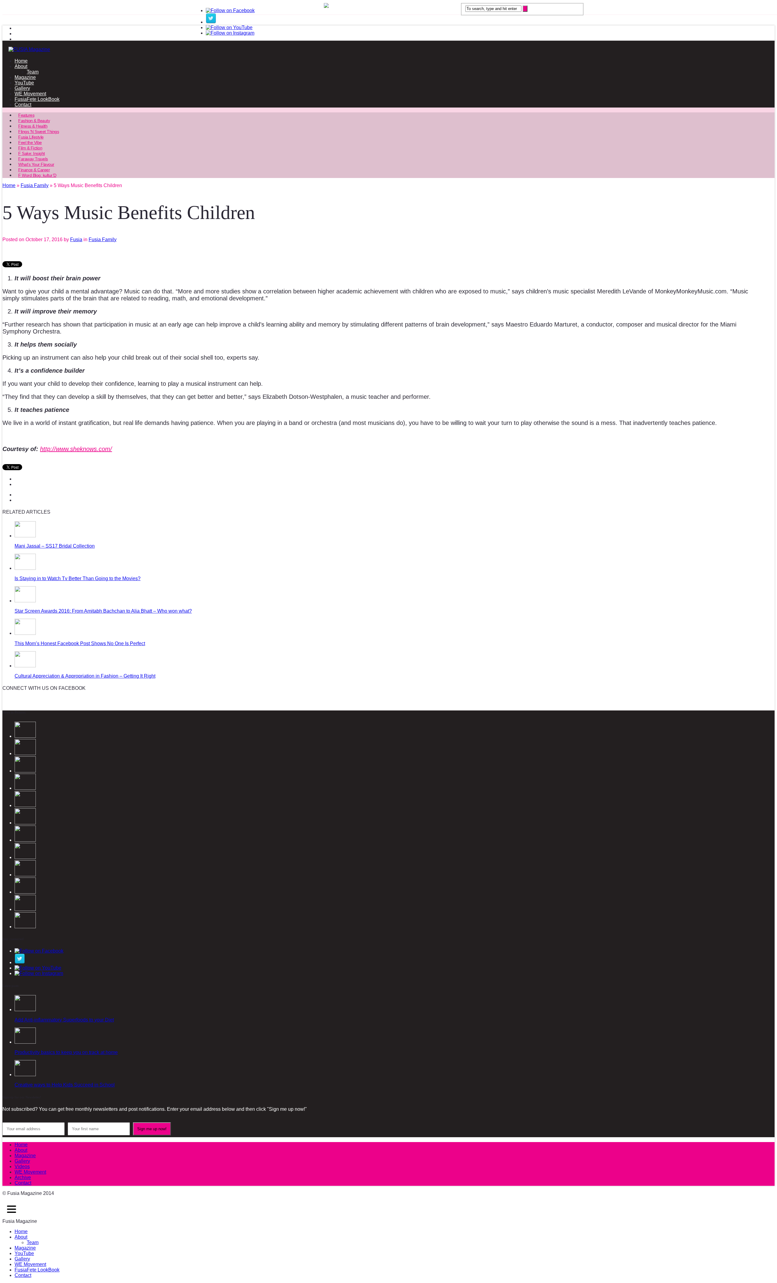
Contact (23, 104)
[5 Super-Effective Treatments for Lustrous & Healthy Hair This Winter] (25, 909)
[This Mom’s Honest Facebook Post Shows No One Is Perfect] (25, 633)
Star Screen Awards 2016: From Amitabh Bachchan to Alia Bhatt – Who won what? (103, 611)
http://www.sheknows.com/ (76, 449)
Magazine (25, 77)
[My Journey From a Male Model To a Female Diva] (25, 926)
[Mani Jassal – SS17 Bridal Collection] (25, 535)
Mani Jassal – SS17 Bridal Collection (55, 546)
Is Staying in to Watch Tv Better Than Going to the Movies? (78, 578)
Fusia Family (103, 239)
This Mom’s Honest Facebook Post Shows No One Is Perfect (80, 643)
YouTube (24, 82)
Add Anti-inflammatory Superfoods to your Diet (64, 1019)
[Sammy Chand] (25, 840)
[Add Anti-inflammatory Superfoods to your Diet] (25, 1009)
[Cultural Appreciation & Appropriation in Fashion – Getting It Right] (25, 665)
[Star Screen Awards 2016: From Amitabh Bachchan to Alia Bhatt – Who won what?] (25, 600)
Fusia (76, 239)
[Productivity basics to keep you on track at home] (25, 1042)
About (21, 66)
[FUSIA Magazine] (388, 49)
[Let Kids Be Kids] (25, 892)
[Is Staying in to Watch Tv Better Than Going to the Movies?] (25, 568)
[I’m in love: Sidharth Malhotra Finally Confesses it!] (25, 857)
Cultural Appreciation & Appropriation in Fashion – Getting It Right (85, 676)
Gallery (22, 88)
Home (21, 60)
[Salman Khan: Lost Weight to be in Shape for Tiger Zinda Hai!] (25, 874)
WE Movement (30, 93)
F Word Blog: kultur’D (37, 175)
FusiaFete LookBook (37, 99)
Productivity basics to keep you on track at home (66, 1052)
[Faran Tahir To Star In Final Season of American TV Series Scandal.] (25, 805)
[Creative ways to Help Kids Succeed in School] (25, 1074)
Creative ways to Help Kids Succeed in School (65, 1084)
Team (33, 71)
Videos (22, 1166)
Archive (23, 1177)
